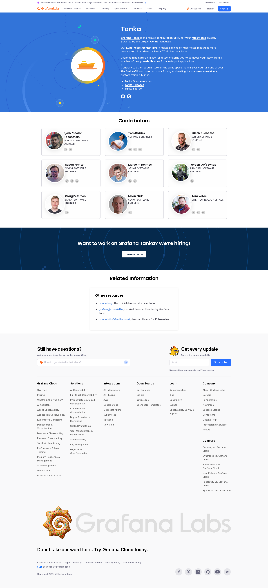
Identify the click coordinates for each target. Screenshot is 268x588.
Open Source (120, 8)
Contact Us (209, 414)
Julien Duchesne (203, 133)
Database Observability (50, 433)
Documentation (178, 390)
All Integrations (111, 390)
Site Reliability (78, 439)
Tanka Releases (134, 84)
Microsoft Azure (112, 409)
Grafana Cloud (71, 8)
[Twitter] (130, 149)
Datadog (108, 419)
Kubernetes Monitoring (50, 419)
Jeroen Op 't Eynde (203, 165)
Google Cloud (110, 405)
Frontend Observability (49, 438)
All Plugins (109, 395)
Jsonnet (154, 41)
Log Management (79, 444)
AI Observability (79, 390)
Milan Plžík (135, 196)
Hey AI (206, 429)
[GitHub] (65, 149)
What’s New (43, 470)
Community (176, 400)
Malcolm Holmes (140, 165)
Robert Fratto (74, 165)
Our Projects (143, 390)
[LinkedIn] (70, 149)
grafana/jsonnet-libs (111, 309)
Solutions (90, 8)
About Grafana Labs (214, 390)
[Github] (207, 572)
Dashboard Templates (148, 405)
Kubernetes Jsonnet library (143, 47)
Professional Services (215, 424)
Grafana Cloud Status (49, 475)
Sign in (210, 8)
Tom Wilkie (199, 196)
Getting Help (210, 419)
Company (161, 8)
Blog (172, 395)
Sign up (224, 8)
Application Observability (51, 414)
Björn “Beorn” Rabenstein (73, 135)
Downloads (142, 400)
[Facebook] (178, 572)
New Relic (108, 424)
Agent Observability (48, 409)
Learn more (137, 2)
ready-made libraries (147, 61)
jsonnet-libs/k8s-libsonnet (114, 319)
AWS (105, 400)
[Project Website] (129, 96)
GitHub (140, 395)
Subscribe (221, 362)
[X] (188, 572)
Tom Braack (136, 133)
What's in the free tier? (50, 400)
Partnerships (210, 400)
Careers (207, 395)
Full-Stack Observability (83, 395)
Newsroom (208, 405)
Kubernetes (199, 37)
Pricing (106, 8)
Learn (137, 8)
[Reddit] (227, 572)
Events (173, 405)
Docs (149, 8)
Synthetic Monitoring (48, 443)
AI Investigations (46, 465)
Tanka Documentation (138, 81)
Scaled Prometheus (81, 426)
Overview (42, 390)
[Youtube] (217, 572)
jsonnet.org (105, 303)
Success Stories (211, 409)
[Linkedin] (198, 572)
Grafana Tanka (130, 37)
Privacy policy (207, 370)
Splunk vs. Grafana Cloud (217, 490)
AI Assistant (44, 405)
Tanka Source (133, 88)
